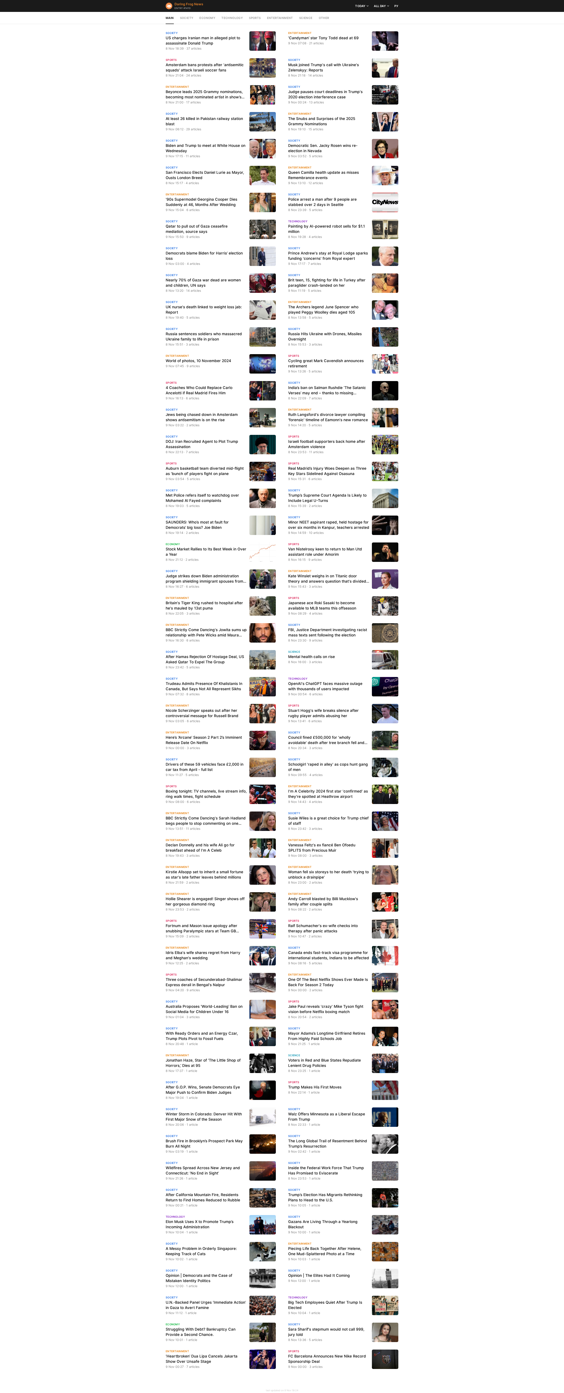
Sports (255, 18)
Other (324, 18)
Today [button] (360, 6)
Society (186, 18)
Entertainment (280, 18)
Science (306, 18)
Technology (232, 18)
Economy (207, 18)
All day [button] (380, 6)
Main (170, 18)
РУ (396, 6)
